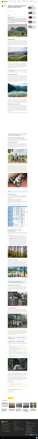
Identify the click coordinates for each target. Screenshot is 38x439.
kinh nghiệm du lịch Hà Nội (12, 75)
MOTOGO (5, 1)
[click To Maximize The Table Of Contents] (9, 15)
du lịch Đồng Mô (24, 281)
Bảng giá (19, 1)
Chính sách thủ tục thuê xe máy (18, 428)
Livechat (36, 435)
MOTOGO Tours (16, 430)
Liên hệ (27, 1)
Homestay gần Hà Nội (14, 337)
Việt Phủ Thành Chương (21, 134)
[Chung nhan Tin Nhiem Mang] (27, 435)
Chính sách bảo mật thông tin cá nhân (19, 429)
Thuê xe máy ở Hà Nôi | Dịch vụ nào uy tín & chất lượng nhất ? (19, 191)
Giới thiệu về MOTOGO (17, 422)
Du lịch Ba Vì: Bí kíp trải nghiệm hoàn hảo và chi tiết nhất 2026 (33, 410)
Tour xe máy (15, 1)
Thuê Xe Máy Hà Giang (29, 428)
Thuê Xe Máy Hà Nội (28, 422)
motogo (5, 5)
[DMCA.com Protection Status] (35, 434)
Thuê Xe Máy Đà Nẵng (29, 431)
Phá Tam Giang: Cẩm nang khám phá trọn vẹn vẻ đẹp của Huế (12, 410)
